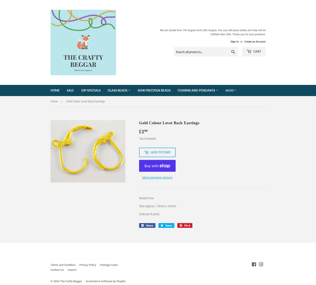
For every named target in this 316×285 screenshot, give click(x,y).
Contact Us (57, 269)
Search (72, 269)
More (229, 90)
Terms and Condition (63, 265)
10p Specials (91, 90)
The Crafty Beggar (71, 281)
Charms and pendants (197, 90)
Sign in (235, 41)
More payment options (157, 177)
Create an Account (254, 41)
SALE (70, 90)
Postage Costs (109, 265)
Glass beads (118, 90)
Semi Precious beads (154, 90)
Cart (257, 51)
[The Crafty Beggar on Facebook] (254, 265)
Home (55, 90)
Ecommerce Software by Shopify (106, 281)
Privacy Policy (87, 265)
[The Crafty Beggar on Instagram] (261, 265)
